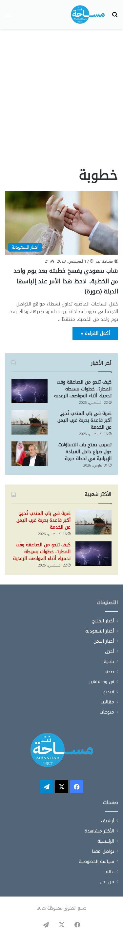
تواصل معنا (103, 851)
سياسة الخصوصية (96, 861)
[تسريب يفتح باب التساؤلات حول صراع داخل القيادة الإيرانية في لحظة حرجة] (29, 453)
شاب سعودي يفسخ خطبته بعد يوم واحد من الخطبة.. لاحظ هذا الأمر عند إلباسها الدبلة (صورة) (65, 281)
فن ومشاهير (101, 681)
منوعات (107, 712)
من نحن (107, 882)
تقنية (109, 661)
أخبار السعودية (99, 631)
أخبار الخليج (103, 621)
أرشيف (107, 821)
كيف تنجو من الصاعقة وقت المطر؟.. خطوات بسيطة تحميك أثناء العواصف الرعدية (83, 389)
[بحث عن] (115, 16)
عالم (110, 871)
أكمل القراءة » (95, 333)
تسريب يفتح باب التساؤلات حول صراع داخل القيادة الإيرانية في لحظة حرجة (85, 451)
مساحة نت (104, 261)
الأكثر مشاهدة (99, 831)
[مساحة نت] (88, 14)
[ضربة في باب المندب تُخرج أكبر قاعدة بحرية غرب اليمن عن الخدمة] (29, 422)
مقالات (107, 702)
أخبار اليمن (103, 641)
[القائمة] (8, 16)
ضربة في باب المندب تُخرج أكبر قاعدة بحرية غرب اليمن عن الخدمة (84, 420)
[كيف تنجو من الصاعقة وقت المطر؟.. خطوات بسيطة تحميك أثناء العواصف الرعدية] (29, 391)
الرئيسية (105, 841)
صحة (109, 671)
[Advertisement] (61, 100)
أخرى (109, 651)
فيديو (108, 691)
